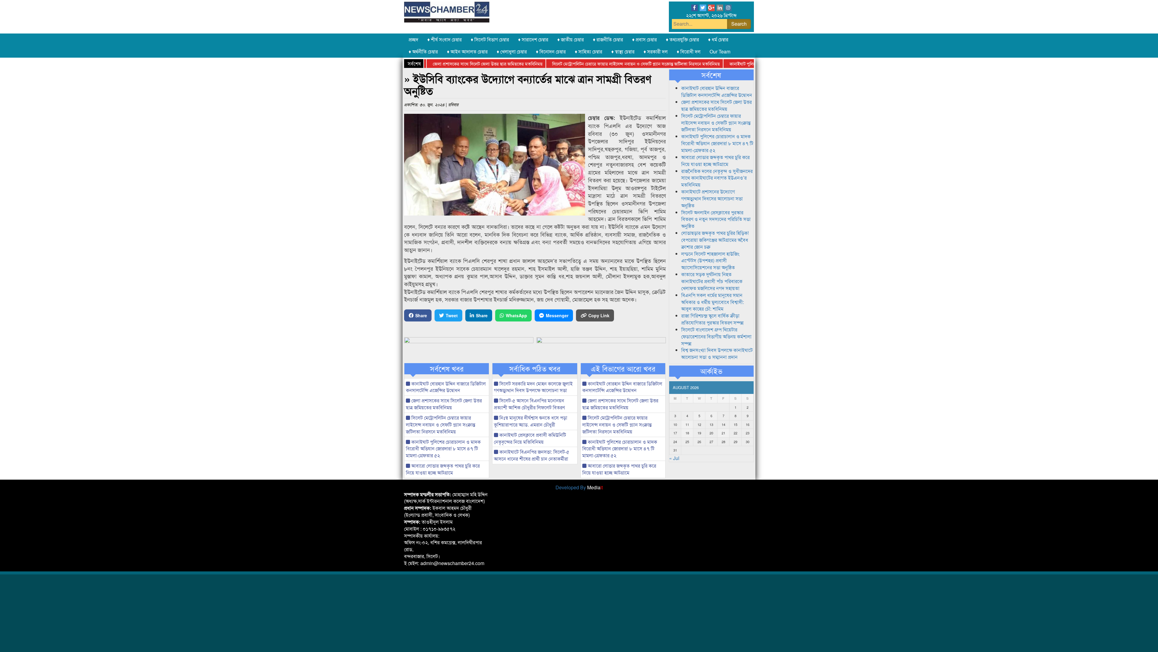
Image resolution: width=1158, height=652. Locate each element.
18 (687, 432)
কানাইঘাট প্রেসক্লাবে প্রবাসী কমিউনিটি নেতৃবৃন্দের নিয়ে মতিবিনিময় (530, 438)
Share (421, 315)
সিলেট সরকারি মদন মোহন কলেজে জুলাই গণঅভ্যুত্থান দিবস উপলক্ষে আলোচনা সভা (533, 387)
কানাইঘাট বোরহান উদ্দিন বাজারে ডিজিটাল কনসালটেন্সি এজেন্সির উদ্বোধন (446, 387)
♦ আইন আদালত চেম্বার (467, 51)
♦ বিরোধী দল (689, 51)
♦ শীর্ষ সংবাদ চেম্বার (444, 39)
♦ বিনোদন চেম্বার (551, 51)
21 (723, 432)
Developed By (579, 487)
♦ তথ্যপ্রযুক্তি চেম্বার (682, 39)
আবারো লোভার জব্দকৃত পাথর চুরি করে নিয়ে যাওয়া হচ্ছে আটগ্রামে (443, 469)
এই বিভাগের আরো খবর (623, 368)
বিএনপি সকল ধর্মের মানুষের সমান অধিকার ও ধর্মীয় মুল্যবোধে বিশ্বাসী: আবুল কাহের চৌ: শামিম (712, 302)
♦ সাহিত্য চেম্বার (588, 51)
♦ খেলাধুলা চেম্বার (512, 51)
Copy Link (598, 315)
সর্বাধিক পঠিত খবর (534, 368)
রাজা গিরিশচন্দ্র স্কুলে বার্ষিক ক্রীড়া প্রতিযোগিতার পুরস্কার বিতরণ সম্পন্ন (712, 319)
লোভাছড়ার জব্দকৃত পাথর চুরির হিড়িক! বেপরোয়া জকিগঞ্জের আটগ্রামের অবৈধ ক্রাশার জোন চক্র (715, 239)
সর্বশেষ (711, 75)
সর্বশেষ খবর (447, 368)
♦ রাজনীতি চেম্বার (608, 39)
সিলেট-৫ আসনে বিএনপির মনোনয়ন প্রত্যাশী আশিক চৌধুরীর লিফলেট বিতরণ (529, 404)
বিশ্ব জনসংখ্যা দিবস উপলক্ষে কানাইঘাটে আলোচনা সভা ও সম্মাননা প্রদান (717, 353)
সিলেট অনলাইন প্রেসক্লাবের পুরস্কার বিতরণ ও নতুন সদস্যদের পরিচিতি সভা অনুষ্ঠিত (716, 219)
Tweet (452, 315)
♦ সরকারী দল (656, 51)
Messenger (557, 315)
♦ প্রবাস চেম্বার (644, 39)
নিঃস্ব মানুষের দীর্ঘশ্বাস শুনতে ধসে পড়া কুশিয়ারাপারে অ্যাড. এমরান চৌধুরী (530, 421)
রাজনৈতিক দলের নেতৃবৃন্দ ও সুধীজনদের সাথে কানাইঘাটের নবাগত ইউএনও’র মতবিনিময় (717, 178)
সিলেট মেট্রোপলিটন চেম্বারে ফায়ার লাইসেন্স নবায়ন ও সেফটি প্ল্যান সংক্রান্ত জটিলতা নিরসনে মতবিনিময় (614, 63)
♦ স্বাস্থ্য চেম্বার (622, 51)
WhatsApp (516, 315)
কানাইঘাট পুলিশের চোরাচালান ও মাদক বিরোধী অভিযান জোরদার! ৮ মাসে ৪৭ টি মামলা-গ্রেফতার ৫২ (443, 448)
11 (687, 424)
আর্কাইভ (711, 371)
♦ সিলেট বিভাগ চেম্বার (490, 39)
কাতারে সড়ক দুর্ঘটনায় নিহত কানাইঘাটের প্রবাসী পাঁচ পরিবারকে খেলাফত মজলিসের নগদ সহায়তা (711, 281)
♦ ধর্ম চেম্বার (718, 39)
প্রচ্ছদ (413, 39)
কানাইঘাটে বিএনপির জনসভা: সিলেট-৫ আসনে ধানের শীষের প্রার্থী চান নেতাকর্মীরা (531, 455)
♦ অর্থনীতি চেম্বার (423, 51)
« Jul (674, 458)
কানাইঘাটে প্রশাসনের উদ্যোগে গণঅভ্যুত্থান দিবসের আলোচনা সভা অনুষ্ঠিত (712, 198)
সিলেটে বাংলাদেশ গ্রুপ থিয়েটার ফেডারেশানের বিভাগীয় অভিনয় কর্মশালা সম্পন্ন (716, 336)
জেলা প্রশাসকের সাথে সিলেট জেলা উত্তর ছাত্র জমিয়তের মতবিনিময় (465, 63)
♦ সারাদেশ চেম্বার (533, 39)
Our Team (720, 51)
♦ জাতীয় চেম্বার (570, 39)
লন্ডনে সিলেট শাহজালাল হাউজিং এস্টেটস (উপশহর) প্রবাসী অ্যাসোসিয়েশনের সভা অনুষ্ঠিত (710, 260)
